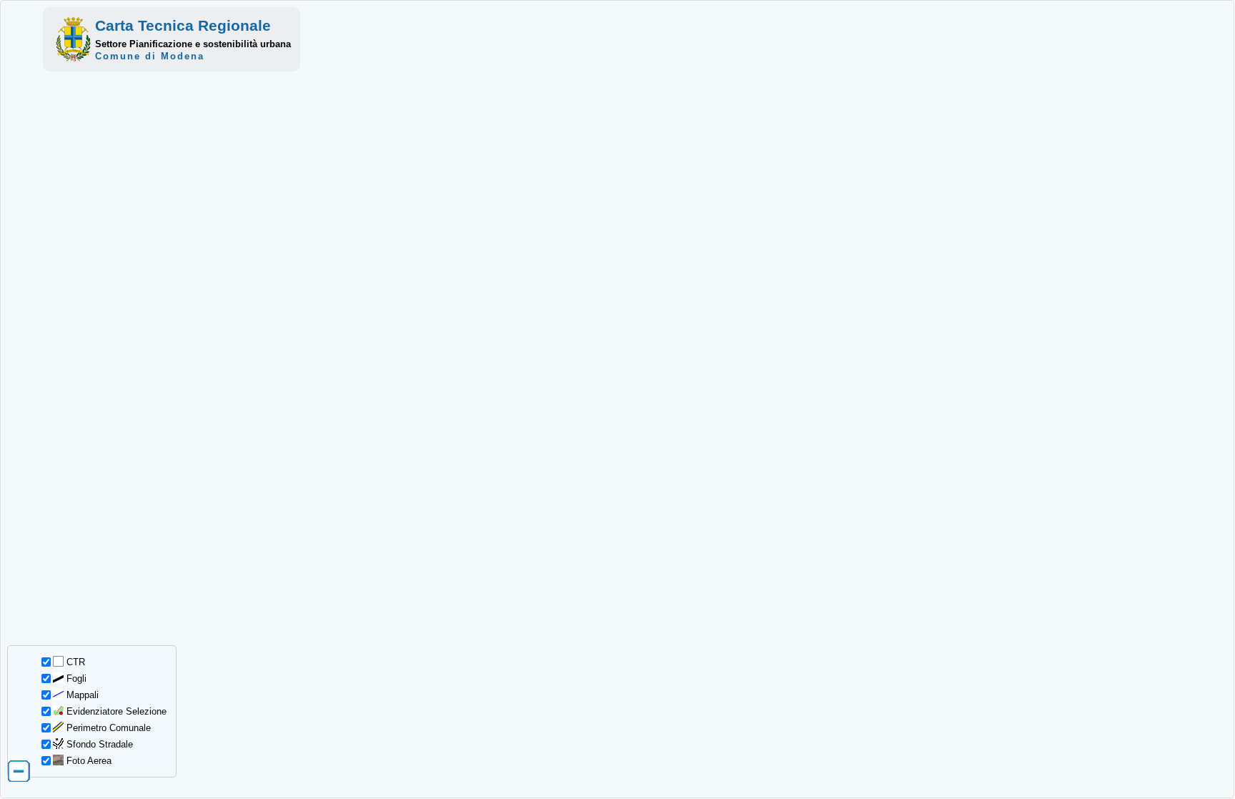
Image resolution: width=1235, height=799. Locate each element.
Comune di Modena (149, 56)
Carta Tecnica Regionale (183, 25)
